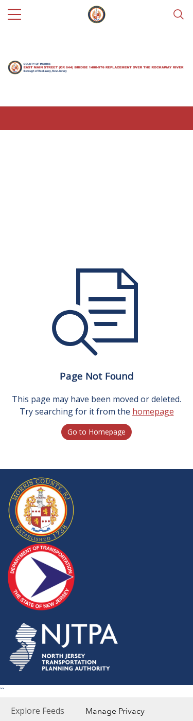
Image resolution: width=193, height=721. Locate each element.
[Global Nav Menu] (14, 14)
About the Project (80, 145)
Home (19, 145)
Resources (150, 145)
